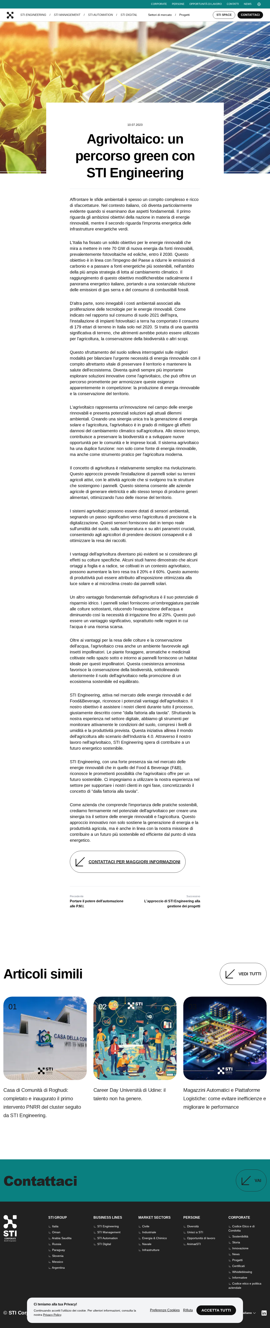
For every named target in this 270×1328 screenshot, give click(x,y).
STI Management (67, 14)
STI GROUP (57, 1217)
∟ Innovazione (238, 1248)
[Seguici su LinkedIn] (264, 1313)
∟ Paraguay (56, 1250)
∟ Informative (237, 1277)
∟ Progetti (235, 1260)
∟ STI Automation (105, 1238)
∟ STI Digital (102, 1244)
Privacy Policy (52, 1314)
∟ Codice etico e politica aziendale (244, 1285)
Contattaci (250, 14)
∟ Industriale (147, 1232)
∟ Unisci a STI (193, 1232)
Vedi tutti (250, 974)
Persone (178, 4)
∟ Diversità (191, 1226)
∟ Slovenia (55, 1256)
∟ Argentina (56, 1267)
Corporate (159, 4)
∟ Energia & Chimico (152, 1238)
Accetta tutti (216, 1310)
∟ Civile (143, 1226)
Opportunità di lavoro (205, 4)
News (247, 4)
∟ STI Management (106, 1232)
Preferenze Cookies (165, 1310)
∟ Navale (144, 1244)
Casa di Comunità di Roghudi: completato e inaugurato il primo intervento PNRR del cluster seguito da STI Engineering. (42, 1102)
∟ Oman (54, 1232)
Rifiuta (188, 1310)
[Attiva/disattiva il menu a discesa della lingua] (259, 4)
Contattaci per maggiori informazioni (134, 861)
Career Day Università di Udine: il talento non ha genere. (129, 1094)
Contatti (233, 4)
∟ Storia (234, 1242)
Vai (258, 1180)
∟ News (234, 1254)
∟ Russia (54, 1244)
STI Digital (128, 14)
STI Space (224, 14)
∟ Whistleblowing (240, 1272)
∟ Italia (53, 1226)
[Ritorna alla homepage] (10, 15)
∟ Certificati (236, 1266)
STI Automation (100, 14)
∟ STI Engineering (106, 1226)
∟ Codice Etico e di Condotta (241, 1228)
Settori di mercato (160, 14)
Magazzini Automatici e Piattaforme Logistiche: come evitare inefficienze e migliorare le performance (224, 1098)
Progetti (184, 14)
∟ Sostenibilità (238, 1236)
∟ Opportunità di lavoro (199, 1238)
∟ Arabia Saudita (60, 1238)
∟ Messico (55, 1261)
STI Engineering (33, 14)
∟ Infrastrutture (148, 1250)
